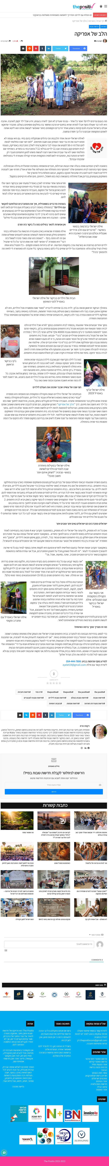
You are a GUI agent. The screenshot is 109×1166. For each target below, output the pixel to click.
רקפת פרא (99, 41)
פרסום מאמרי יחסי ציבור (96, 1058)
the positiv (99, 692)
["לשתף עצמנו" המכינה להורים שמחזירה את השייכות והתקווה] (90, 879)
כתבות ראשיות (55, 703)
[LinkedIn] (84, 748)
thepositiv (67, 692)
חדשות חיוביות (24, 692)
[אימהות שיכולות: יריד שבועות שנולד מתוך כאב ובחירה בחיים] (90, 820)
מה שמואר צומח (27, 832)
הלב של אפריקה (66, 404)
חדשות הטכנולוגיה (99, 1084)
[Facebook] (88, 748)
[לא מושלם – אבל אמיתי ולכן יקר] (90, 907)
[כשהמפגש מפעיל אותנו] (53, 851)
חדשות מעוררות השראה (94, 703)
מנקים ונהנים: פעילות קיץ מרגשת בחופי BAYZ (54, 919)
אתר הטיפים (101, 1081)
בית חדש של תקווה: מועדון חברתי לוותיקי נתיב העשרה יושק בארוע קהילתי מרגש (54, 892)
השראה (91, 20)
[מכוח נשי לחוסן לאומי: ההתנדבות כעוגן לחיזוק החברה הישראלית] (17, 851)
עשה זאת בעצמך (99, 1072)
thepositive (52, 692)
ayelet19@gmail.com (74, 664)
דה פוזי (38, 692)
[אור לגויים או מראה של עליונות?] (90, 851)
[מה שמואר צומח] (17, 820)
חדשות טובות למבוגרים (33, 697)
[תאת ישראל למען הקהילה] (17, 907)
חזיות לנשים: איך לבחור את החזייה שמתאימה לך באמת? (66, 15)
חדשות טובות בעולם (79, 697)
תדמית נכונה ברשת (98, 1067)
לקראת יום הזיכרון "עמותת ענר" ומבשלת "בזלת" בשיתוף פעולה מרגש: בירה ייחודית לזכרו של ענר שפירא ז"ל (55, 835)
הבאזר (104, 1070)
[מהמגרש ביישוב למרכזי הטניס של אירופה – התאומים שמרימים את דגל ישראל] (17, 879)
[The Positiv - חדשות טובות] (85, 6)
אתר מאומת (101, 1089)
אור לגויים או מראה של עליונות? (96, 863)
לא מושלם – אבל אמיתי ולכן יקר (96, 919)
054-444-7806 (73, 661)
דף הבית (101, 20)
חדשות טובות (94, 26)
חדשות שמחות (72, 703)
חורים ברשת (101, 1075)
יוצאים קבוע (90, 1075)
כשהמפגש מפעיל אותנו (62, 863)
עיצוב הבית (102, 1086)
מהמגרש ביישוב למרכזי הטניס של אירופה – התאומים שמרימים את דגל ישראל (18, 892)
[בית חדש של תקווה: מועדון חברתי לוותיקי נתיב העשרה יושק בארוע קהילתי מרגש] (53, 879)
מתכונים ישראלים (99, 1078)
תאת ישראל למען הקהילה (24, 919)
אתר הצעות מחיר (99, 1064)
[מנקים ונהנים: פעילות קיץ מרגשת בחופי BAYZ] (53, 907)
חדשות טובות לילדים (57, 697)
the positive (83, 692)
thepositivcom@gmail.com (93, 1040)
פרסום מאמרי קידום (98, 1061)
